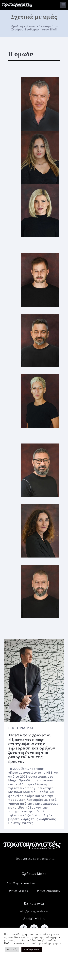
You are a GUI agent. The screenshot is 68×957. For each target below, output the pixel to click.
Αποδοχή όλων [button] (31, 949)
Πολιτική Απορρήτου (47, 890)
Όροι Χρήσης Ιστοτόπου (21, 883)
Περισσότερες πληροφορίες (43, 942)
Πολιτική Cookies (17, 890)
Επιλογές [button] (12, 949)
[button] (63, 5)
